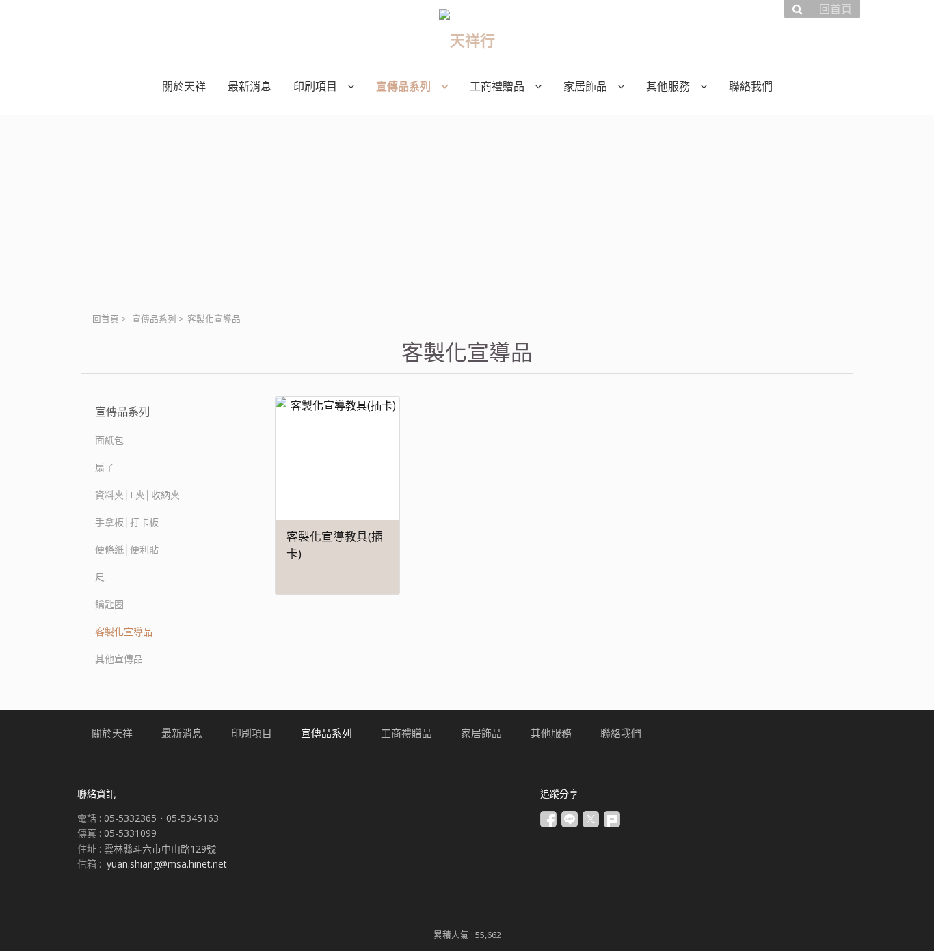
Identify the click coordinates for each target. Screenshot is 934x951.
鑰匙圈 (109, 604)
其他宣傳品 (119, 658)
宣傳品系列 (154, 319)
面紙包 (109, 439)
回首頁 (105, 319)
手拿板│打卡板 (127, 521)
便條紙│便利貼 (127, 549)
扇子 (104, 467)
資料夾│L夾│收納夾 (137, 494)
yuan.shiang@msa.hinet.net (167, 863)
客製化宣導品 (123, 631)
